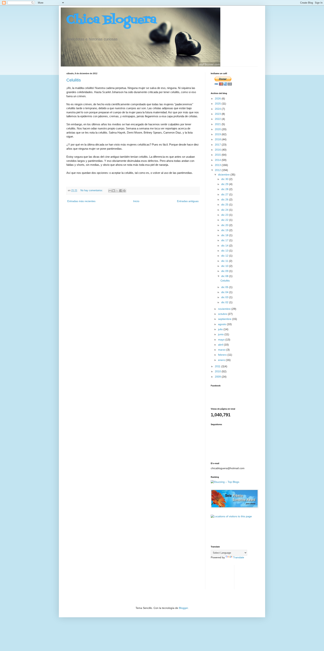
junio (221, 334)
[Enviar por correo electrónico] (110, 191)
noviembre (224, 308)
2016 (218, 149)
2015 (218, 154)
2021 (218, 124)
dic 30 (225, 179)
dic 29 (225, 184)
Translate (238, 557)
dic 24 (225, 209)
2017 (218, 144)
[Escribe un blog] (114, 191)
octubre (223, 313)
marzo (222, 349)
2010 (218, 371)
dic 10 (225, 265)
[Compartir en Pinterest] (124, 191)
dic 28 (225, 189)
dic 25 (225, 204)
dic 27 (225, 194)
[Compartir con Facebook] (121, 191)
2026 (218, 98)
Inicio (136, 201)
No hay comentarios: (92, 190)
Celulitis (73, 80)
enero (222, 359)
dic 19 (225, 230)
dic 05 (225, 287)
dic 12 (225, 255)
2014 (218, 159)
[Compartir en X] (117, 191)
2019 (218, 134)
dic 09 (225, 271)
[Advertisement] (222, 576)
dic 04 (225, 292)
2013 (218, 164)
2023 (218, 113)
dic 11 (225, 260)
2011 (218, 366)
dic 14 (225, 245)
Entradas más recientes (81, 201)
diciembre (224, 174)
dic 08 (225, 276)
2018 (218, 139)
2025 (218, 103)
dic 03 (225, 297)
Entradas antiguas (188, 201)
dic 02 (225, 302)
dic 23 (225, 214)
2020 (218, 129)
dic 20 (225, 225)
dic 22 (225, 219)
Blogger (183, 607)
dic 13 (225, 250)
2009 (218, 376)
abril (221, 344)
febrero (222, 354)
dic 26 (225, 199)
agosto (222, 324)
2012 (218, 170)
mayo (221, 339)
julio (221, 329)
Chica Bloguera (111, 20)
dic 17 (225, 240)
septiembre (225, 318)
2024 (218, 108)
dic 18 (225, 235)
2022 (218, 118)
